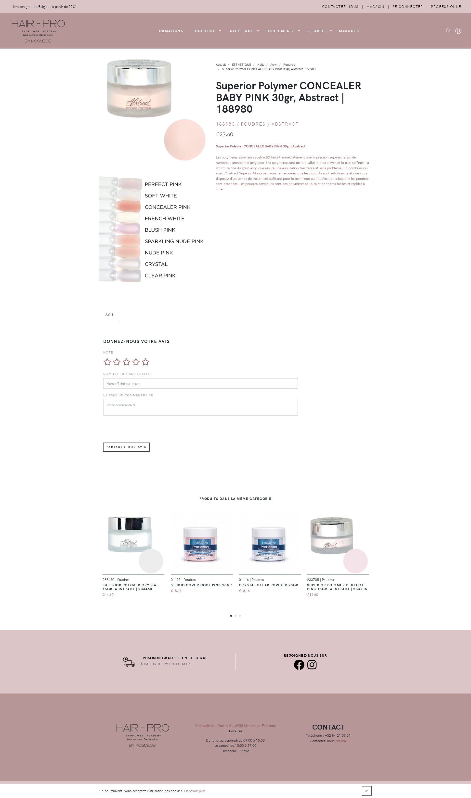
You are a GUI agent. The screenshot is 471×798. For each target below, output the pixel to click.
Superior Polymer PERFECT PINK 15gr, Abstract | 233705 (337, 586)
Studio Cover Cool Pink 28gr (201, 584)
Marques (349, 30)
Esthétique (240, 30)
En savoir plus (194, 790)
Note (108, 352)
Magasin (375, 6)
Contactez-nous (340, 6)
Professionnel (447, 6)
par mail (341, 740)
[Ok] (367, 791)
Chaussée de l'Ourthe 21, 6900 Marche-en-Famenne (235, 725)
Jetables (317, 30)
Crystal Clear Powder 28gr (269, 584)
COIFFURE (205, 30)
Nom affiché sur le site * (128, 374)
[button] (231, 615)
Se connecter (407, 6)
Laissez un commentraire (128, 395)
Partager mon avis (126, 447)
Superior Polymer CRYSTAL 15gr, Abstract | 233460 (131, 586)
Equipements (280, 30)
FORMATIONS (170, 30)
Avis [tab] (109, 314)
